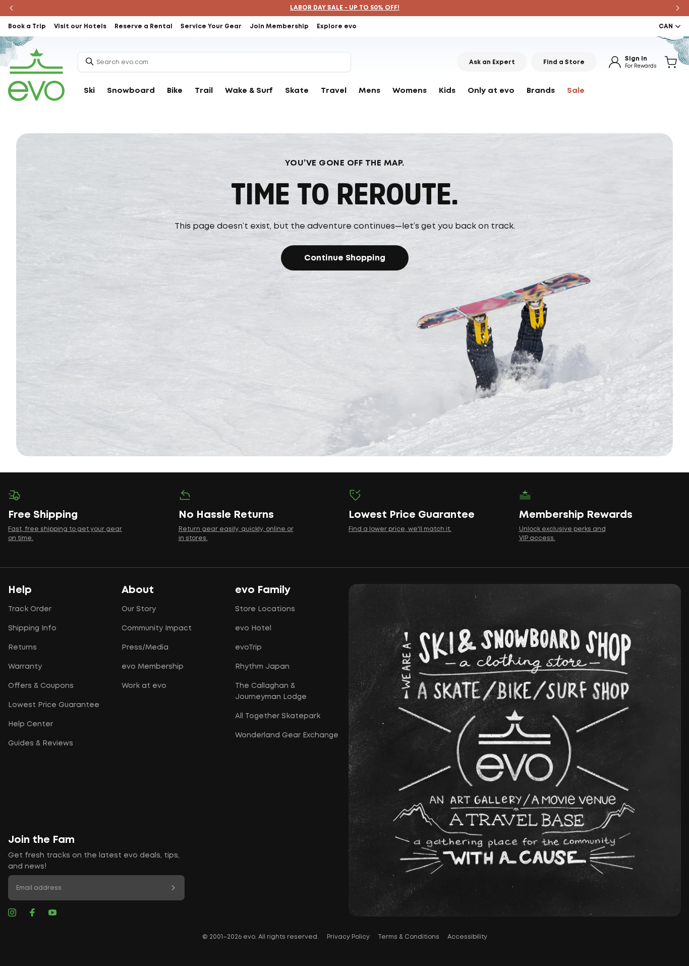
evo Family (263, 590)
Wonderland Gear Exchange (286, 735)
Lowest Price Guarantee (53, 705)
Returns (22, 648)
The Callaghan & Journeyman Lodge (271, 691)
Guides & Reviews (40, 743)
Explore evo (337, 26)
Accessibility (467, 937)
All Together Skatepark (277, 716)
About (138, 590)
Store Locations (265, 609)
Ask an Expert (492, 62)
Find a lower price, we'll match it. (400, 529)
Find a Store (564, 62)
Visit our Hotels (80, 26)
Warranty (25, 667)
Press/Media (145, 648)
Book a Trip (27, 26)
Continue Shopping (344, 258)
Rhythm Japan (262, 667)
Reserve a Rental (143, 26)
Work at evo (144, 686)
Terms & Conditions (408, 937)
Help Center (30, 724)
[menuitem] (89, 90)
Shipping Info (32, 628)
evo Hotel (253, 628)
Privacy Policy (348, 937)
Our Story (139, 609)
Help (20, 590)
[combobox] (214, 62)
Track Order (29, 609)
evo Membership (153, 667)
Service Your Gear (211, 26)
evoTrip (248, 648)
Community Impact (157, 628)
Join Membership (279, 26)
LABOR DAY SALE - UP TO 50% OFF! (344, 8)
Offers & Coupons (41, 686)
